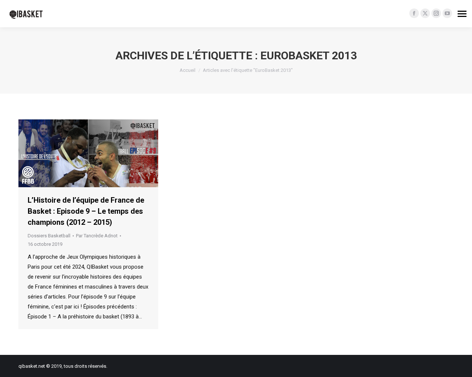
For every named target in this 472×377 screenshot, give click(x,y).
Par (97, 235)
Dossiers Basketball (49, 235)
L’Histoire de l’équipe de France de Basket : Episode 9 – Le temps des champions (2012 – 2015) (86, 211)
